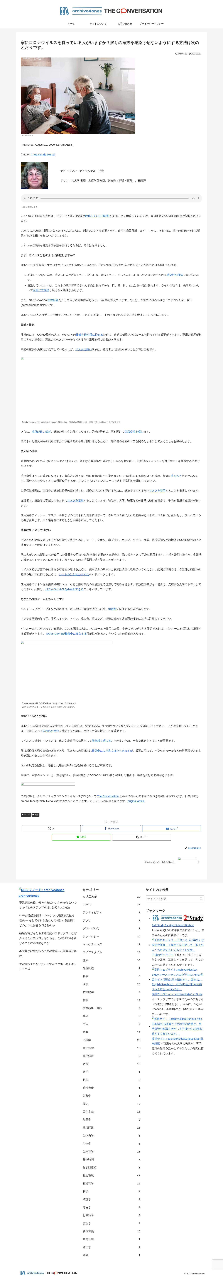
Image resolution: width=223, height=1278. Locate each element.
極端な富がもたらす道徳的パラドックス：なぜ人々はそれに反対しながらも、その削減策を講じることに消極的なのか (48, 938)
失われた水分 (51, 730)
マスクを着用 (157, 490)
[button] (141, 837)
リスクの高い (83, 349)
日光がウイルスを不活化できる (64, 589)
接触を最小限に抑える (89, 334)
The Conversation (108, 796)
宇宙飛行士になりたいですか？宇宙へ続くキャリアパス (48, 966)
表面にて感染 (41, 290)
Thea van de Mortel (43, 154)
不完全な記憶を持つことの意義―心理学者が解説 (48, 953)
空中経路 (53, 300)
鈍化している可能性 (97, 215)
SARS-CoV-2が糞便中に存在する (66, 633)
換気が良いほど (41, 431)
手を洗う (176, 475)
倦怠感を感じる (101, 740)
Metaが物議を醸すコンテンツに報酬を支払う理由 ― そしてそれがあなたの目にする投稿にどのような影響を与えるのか (47, 920)
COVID (27, 815)
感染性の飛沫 (175, 274)
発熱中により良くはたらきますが (112, 750)
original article (136, 801)
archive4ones (29, 895)
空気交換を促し (134, 431)
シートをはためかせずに (74, 574)
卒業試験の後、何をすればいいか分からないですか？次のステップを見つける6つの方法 (48, 905)
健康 (37, 815)
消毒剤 (112, 608)
